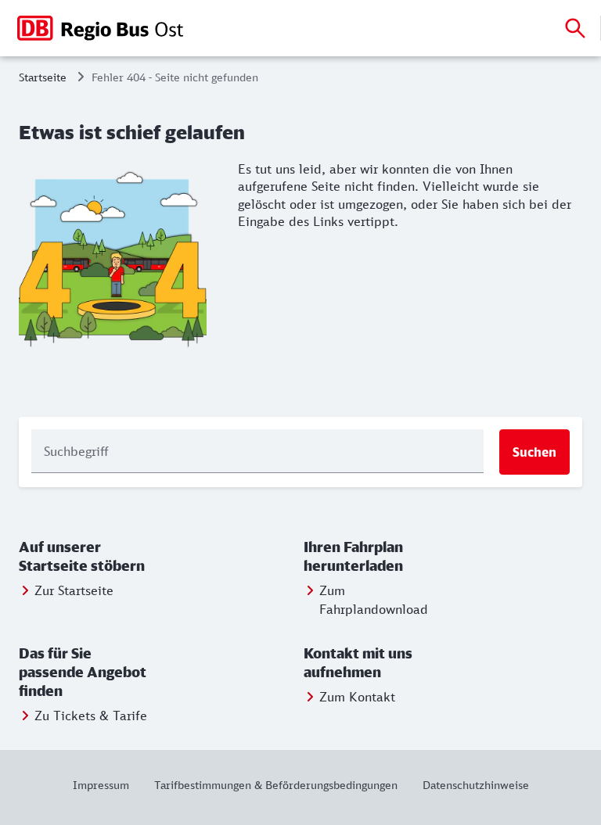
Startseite (43, 77)
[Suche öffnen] (575, 28)
